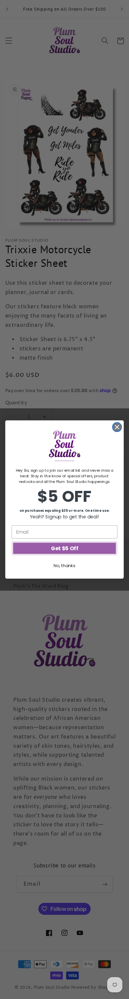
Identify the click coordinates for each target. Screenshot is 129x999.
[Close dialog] (117, 427)
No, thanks (64, 565)
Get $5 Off (64, 548)
